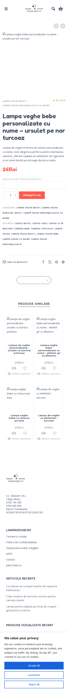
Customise (34, 675)
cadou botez (23, 223)
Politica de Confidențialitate (21, 542)
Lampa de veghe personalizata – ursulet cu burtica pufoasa (19, 349)
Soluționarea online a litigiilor (22, 548)
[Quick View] (14, 368)
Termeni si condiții (16, 536)
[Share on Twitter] (49, 262)
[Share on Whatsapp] (62, 262)
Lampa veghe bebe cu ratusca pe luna (19, 418)
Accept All (34, 665)
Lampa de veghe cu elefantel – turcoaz (48, 418)
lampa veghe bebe (48, 233)
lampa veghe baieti (23, 233)
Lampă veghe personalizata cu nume (26, 105)
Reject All (34, 684)
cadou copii (39, 223)
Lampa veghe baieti (15, 101)
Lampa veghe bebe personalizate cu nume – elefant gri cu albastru (49, 350)
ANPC (9, 553)
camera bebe (22, 228)
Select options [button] (21, 374)
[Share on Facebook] (42, 262)
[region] (34, 662)
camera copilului (42, 228)
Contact (10, 559)
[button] (6, 8)
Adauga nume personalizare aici (22, 179)
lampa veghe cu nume (16, 239)
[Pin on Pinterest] (55, 262)
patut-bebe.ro (13, 565)
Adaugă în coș (32, 195)
